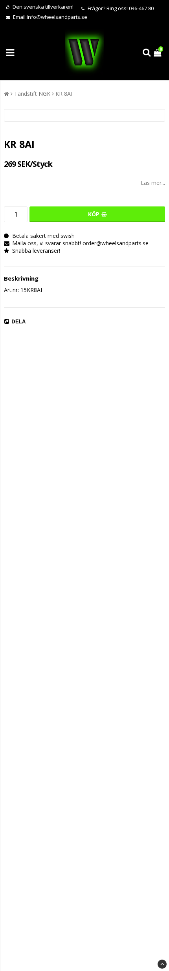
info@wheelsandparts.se (57, 16)
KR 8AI (63, 93)
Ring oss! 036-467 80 (130, 8)
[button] (158, 52)
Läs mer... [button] (153, 182)
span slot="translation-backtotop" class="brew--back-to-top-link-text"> (162, 964)
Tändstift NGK (32, 93)
